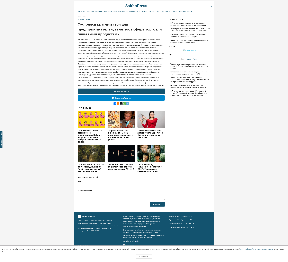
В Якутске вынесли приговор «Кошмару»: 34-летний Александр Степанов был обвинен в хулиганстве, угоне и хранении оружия (188, 93)
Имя (79, 181)
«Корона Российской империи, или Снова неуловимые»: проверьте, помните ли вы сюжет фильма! (120, 135)
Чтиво (144, 11)
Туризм (174, 11)
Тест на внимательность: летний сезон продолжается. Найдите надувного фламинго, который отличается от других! (90, 136)
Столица (151, 11)
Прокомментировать (121, 91)
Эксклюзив (81, 19)
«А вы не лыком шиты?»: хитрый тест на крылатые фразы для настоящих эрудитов (150, 134)
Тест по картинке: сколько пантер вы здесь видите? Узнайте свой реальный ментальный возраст (91, 168)
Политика (90, 11)
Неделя (188, 59)
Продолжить (144, 256)
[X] (121, 103)
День (182, 59)
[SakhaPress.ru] (1, 140)
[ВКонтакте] (115, 103)
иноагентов (127, 232)
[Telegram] (127, 103)
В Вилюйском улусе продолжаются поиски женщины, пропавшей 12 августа (188, 35)
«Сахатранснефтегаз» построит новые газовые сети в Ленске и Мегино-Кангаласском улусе (190, 30)
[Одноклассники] (118, 103)
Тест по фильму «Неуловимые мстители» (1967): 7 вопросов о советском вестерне (149, 168)
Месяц (195, 59)
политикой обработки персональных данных (256, 249)
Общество (81, 11)
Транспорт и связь (185, 11)
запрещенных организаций (142, 232)
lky (137, 241)
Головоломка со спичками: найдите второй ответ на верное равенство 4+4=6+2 (121, 166)
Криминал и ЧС (135, 11)
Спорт (158, 11)
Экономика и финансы (103, 11)
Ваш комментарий (85, 190)
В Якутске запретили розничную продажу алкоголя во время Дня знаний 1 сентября (188, 24)
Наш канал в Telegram (123, 98)
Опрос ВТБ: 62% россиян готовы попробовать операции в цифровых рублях (189, 41)
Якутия (88, 19)
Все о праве (166, 11)
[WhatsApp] (124, 103)
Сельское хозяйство (120, 11)
